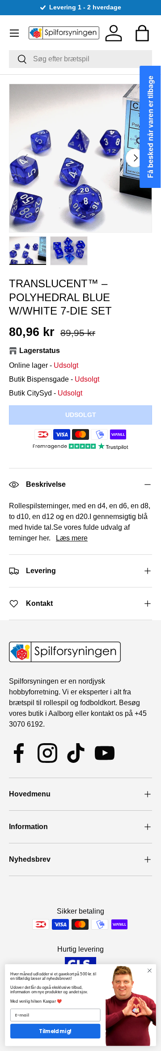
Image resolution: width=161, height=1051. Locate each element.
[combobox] (80, 59)
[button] (142, 33)
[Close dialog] (149, 970)
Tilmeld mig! (55, 1031)
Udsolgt (80, 414)
